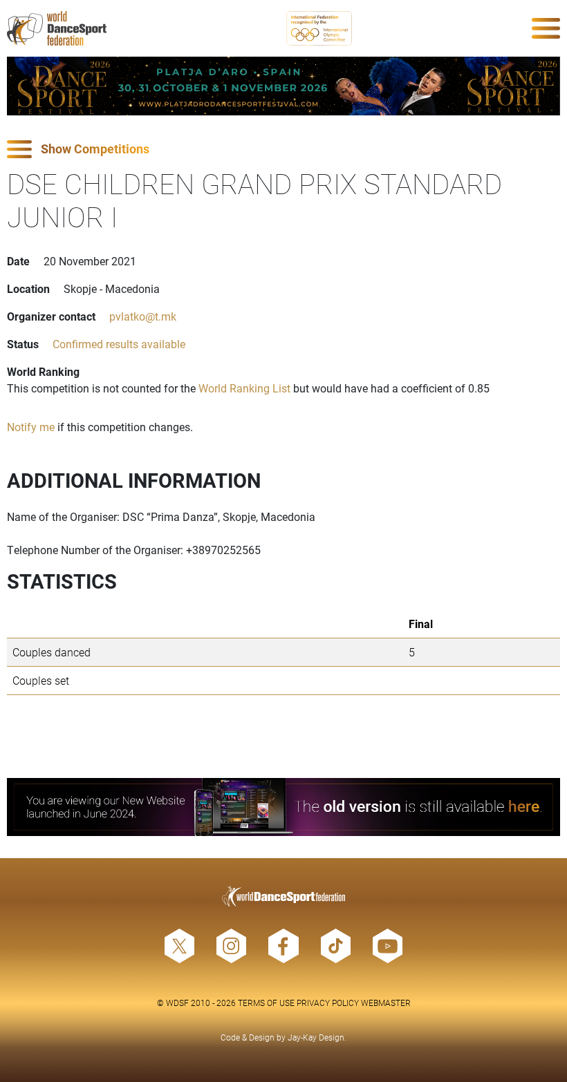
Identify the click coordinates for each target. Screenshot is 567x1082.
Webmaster (386, 1002)
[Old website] (283, 807)
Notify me (31, 426)
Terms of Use (266, 1002)
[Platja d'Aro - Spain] (283, 86)
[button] (283, 149)
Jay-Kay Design (316, 1037)
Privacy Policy (328, 1002)
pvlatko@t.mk (142, 316)
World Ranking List (244, 388)
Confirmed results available (119, 343)
